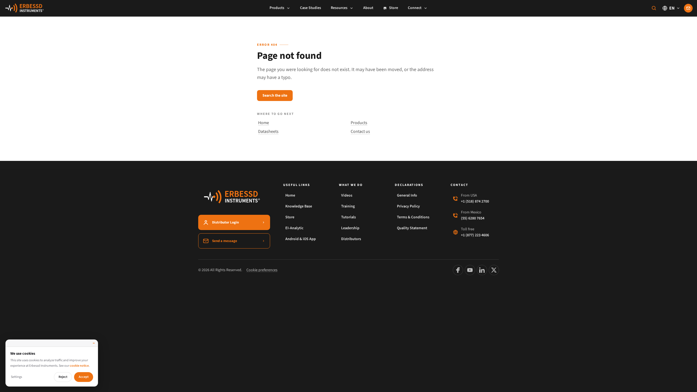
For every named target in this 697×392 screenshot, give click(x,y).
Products (359, 123)
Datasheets (268, 131)
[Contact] (688, 8)
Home (263, 123)
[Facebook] (458, 270)
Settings (16, 377)
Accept (83, 377)
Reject (63, 377)
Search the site (274, 95)
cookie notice (79, 365)
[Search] (654, 8)
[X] (494, 270)
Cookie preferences (261, 270)
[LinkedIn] (482, 270)
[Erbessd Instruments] (24, 8)
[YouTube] (470, 270)
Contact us (360, 131)
